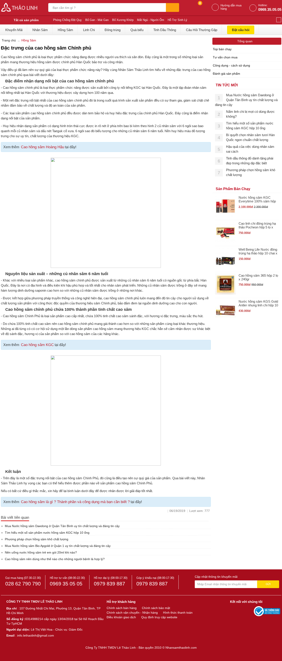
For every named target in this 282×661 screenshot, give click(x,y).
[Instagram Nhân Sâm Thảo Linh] (249, 611)
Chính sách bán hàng (122, 608)
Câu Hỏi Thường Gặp (201, 30)
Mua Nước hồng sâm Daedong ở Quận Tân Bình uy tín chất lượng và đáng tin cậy (62, 526)
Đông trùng (113, 30)
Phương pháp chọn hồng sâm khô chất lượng (36, 539)
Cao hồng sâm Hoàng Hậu (42, 147)
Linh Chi (89, 30)
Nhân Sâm (40, 30)
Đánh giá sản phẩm (226, 73)
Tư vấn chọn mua (225, 57)
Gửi (268, 584)
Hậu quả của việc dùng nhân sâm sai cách (250, 149)
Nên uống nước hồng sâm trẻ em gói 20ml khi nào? (41, 552)
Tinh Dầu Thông (164, 30)
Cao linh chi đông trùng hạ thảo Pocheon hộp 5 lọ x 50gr (257, 225)
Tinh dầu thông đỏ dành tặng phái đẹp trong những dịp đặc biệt (249, 160)
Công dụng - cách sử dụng (231, 65)
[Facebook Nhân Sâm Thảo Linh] (234, 611)
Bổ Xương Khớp (123, 20)
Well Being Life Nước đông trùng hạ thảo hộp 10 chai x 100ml (258, 251)
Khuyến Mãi (13, 30)
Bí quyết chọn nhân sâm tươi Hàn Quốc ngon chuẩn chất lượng (250, 137)
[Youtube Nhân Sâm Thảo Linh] (242, 611)
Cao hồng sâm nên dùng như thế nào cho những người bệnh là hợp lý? (55, 559)
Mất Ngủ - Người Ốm (150, 20)
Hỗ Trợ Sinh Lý (177, 20)
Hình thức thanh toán (178, 612)
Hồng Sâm (65, 30)
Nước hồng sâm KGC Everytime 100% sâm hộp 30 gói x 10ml (257, 199)
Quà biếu (136, 30)
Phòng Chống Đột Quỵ (67, 20)
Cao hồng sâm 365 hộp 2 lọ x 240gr (258, 277)
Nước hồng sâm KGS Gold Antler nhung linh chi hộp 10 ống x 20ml (258, 303)
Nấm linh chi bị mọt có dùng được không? (250, 114)
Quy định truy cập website (159, 617)
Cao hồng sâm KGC (37, 345)
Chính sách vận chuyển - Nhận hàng (132, 612)
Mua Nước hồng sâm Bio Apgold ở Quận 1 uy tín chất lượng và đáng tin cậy (58, 546)
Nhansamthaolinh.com (181, 647)
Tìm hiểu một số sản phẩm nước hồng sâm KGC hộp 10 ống (47, 532)
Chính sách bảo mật (156, 608)
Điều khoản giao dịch (121, 617)
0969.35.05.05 (269, 9)
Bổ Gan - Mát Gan (97, 20)
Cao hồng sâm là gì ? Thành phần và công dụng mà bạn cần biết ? (75, 502)
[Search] (172, 7)
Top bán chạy (222, 49)
